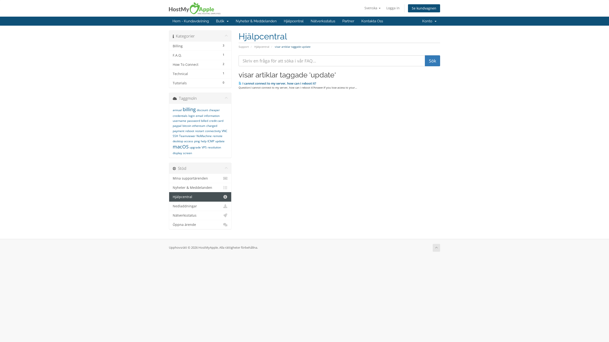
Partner (348, 21)
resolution (214, 147)
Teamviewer (187, 136)
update (220, 141)
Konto (428, 21)
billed (204, 121)
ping (197, 141)
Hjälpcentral (294, 21)
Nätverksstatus (323, 21)
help (203, 141)
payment (178, 131)
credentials (180, 116)
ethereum (198, 126)
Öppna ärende (184, 225)
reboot (189, 131)
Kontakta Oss (372, 21)
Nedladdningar (185, 206)
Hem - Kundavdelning (190, 21)
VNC (224, 131)
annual (177, 110)
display (177, 153)
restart (199, 131)
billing (189, 109)
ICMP (210, 141)
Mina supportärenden (190, 178)
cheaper (214, 110)
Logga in (393, 8)
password (193, 121)
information (212, 116)
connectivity (213, 131)
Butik (221, 21)
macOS (181, 146)
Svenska (371, 8)
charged (211, 126)
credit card (216, 121)
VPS (204, 147)
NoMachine (204, 136)
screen (187, 153)
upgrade (195, 147)
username (179, 121)
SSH (175, 136)
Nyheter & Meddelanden (256, 21)
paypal (177, 126)
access (188, 141)
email (199, 116)
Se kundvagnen (424, 8)
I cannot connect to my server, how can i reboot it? (279, 83)
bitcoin (186, 126)
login (191, 116)
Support (244, 46)
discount (202, 110)
